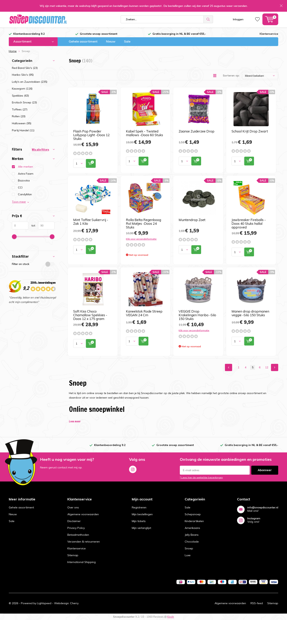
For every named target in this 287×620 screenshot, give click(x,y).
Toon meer (19, 201)
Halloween (21, 123)
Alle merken (25, 166)
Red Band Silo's (25, 68)
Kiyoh (170, 616)
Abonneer (265, 470)
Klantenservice (269, 34)
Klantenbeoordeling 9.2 (29, 34)
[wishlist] (257, 19)
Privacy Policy (76, 528)
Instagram (132, 469)
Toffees (19, 109)
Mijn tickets (139, 521)
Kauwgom (22, 88)
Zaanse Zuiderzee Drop (196, 131)
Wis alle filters (40, 150)
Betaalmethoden (78, 535)
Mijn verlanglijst (141, 528)
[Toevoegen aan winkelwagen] (91, 163)
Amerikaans (192, 528)
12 (266, 367)
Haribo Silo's (23, 74)
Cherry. (74, 603)
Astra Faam (25, 173)
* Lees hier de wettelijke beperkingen (201, 477)
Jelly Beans (192, 535)
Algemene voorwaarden (83, 514)
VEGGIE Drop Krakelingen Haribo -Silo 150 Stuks (197, 315)
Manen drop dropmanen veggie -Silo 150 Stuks (250, 313)
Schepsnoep (193, 514)
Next (274, 367)
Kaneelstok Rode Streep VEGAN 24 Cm (144, 313)
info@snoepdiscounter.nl (262, 507)
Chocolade (192, 541)
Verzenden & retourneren (83, 541)
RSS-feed (256, 603)
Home (13, 51)
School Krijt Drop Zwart (250, 131)
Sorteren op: (231, 75)
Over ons (73, 507)
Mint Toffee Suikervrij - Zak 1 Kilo (90, 222)
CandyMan (25, 194)
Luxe (188, 555)
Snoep (189, 548)
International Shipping (81, 562)
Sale (127, 41)
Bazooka (24, 180)
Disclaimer (74, 521)
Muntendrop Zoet (192, 220)
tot (31, 225)
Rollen (18, 116)
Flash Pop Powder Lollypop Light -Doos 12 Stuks (91, 135)
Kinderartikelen (194, 521)
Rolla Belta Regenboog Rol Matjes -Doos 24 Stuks (143, 223)
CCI (20, 187)
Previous (228, 367)
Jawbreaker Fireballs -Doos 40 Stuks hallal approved (249, 223)
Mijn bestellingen (142, 514)
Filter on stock (20, 264)
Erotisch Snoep (24, 102)
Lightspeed (44, 603)
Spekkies (20, 95)
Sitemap (72, 555)
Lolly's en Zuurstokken (29, 81)
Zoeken (208, 19)
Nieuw (110, 41)
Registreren (139, 507)
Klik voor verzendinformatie (141, 238)
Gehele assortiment (83, 41)
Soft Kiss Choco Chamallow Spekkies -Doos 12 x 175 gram (90, 315)
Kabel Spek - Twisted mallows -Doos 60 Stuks (144, 133)
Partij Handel (23, 130)
